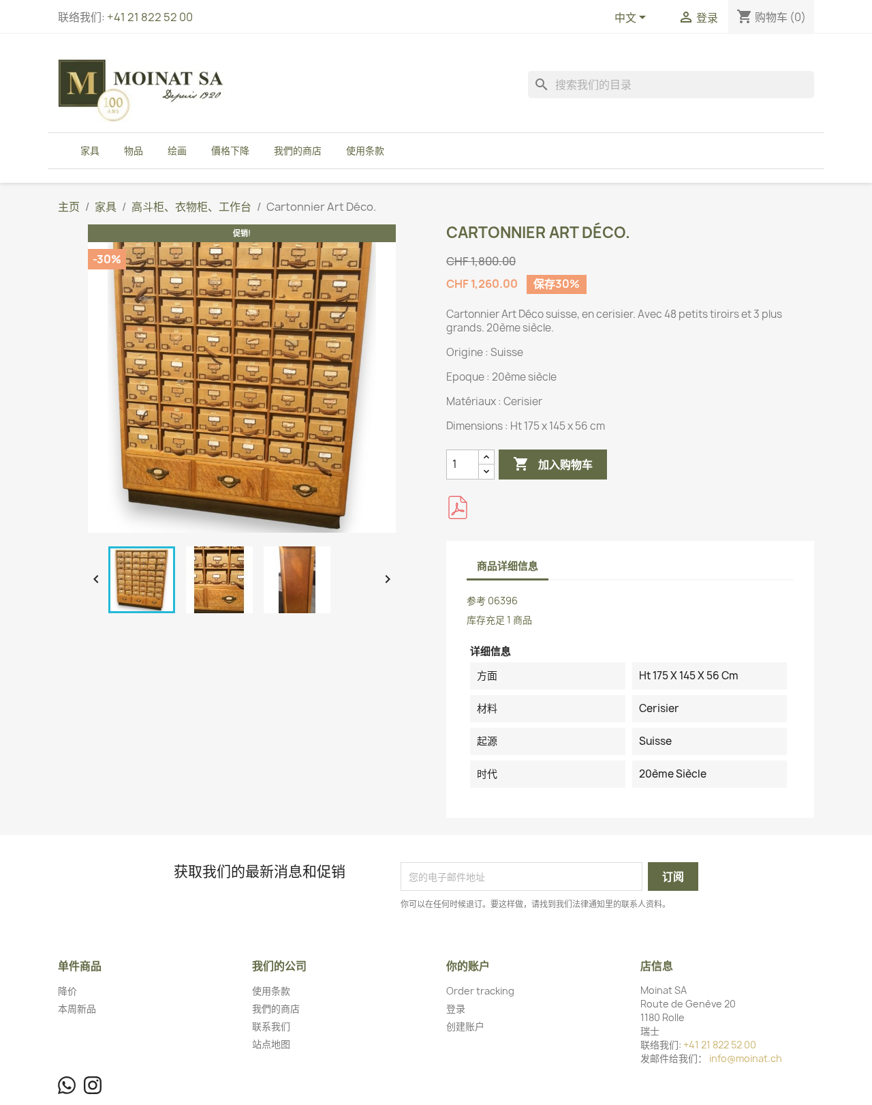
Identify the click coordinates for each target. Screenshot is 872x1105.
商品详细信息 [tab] (507, 566)
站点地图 (271, 1043)
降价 (67, 990)
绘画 (177, 150)
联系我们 (271, 1026)
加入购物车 (553, 464)
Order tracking (480, 990)
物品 (133, 150)
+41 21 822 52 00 (150, 17)
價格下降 (230, 150)
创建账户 (465, 1026)
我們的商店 (298, 150)
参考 (476, 600)
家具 (89, 150)
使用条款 (365, 150)
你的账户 (468, 965)
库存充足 (486, 619)
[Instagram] (93, 1085)
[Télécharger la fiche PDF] (457, 507)
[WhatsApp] (67, 1085)
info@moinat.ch (745, 1058)
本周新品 (77, 1008)
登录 (455, 1008)
